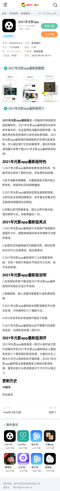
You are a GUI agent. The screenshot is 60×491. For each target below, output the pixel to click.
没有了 (52, 412)
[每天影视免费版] (36, 459)
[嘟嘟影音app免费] (10, 459)
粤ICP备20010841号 (22, 487)
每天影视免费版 (40, 467)
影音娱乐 (25, 13)
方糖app (49, 444)
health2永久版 (12, 412)
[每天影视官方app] (36, 436)
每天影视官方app (40, 444)
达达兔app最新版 (27, 467)
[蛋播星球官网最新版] (50, 459)
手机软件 (13, 13)
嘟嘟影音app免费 (14, 467)
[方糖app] (50, 436)
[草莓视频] (30, 6)
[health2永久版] (23, 436)
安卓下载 (49, 34)
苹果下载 (49, 26)
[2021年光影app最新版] (10, 436)
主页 (4, 13)
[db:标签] (8, 36)
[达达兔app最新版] (23, 459)
